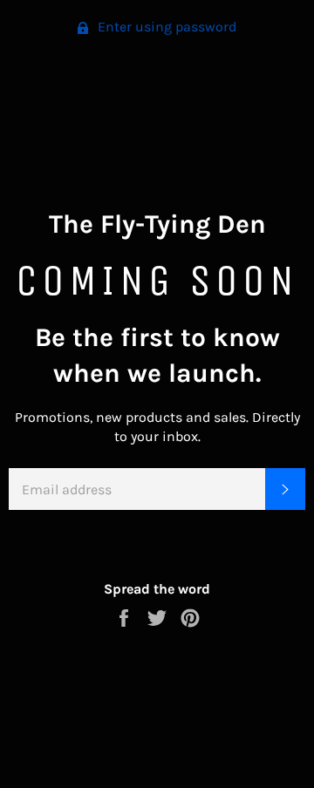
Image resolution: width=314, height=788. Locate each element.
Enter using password (165, 26)
